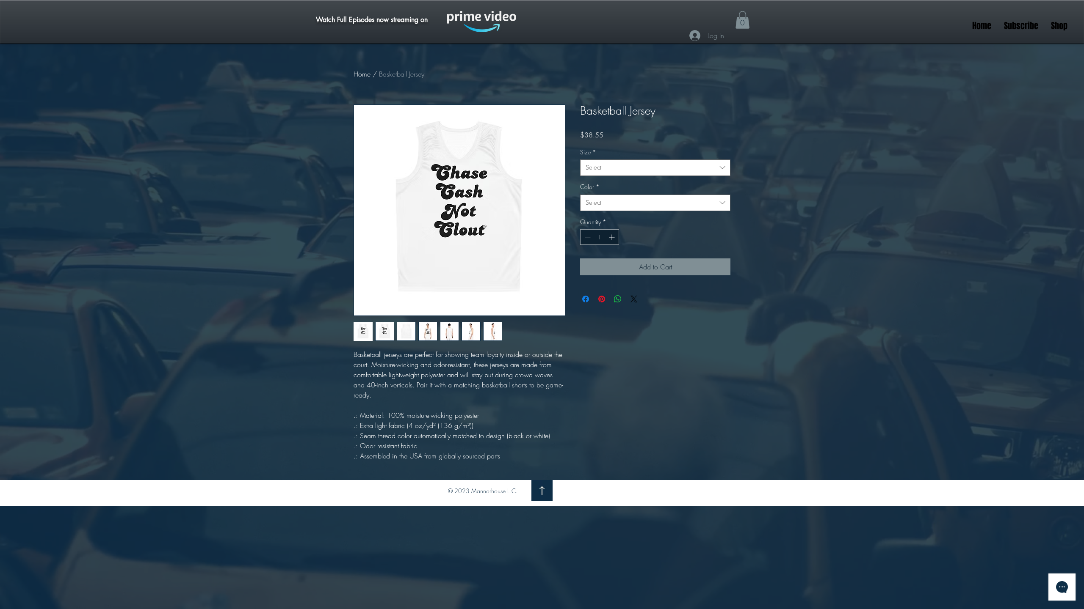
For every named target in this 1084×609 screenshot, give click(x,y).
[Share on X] (634, 299)
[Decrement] (586, 237)
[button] (742, 20)
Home (362, 74)
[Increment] (612, 237)
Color (590, 187)
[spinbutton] (599, 237)
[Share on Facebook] (586, 299)
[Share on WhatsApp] (618, 299)
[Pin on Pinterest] (602, 299)
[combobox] (655, 167)
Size (588, 152)
